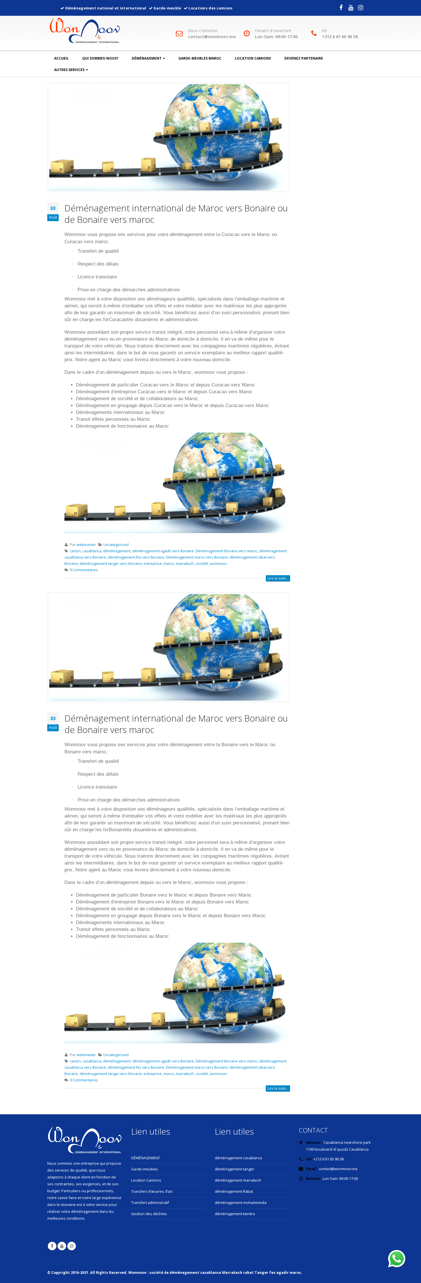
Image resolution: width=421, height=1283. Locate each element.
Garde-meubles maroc (199, 58)
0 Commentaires (84, 569)
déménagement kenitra (235, 1213)
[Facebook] (341, 7)
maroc (169, 563)
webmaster (86, 544)
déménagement (147, 58)
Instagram (71, 1246)
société (202, 563)
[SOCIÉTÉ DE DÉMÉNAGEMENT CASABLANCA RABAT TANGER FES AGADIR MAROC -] (85, 31)
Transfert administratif (150, 1202)
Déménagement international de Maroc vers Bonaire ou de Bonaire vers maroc (176, 213)
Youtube (62, 1246)
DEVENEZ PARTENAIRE (303, 58)
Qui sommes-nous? (100, 58)
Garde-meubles (144, 1169)
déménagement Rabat (234, 1191)
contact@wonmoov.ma (212, 36)
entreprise (152, 563)
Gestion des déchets (149, 1213)
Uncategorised (116, 544)
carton (75, 551)
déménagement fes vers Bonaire (136, 557)
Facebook (52, 1246)
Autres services (69, 69)
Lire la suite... (277, 578)
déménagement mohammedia (241, 1202)
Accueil (61, 58)
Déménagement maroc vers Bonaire (197, 557)
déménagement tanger (234, 1169)
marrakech (185, 563)
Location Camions (253, 58)
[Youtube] (351, 7)
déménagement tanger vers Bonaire (111, 563)
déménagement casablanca (238, 1158)
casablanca (91, 551)
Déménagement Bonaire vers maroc (226, 551)
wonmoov (218, 563)
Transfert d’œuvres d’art (151, 1191)
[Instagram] (360, 7)
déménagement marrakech (238, 1180)
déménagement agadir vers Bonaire (163, 551)
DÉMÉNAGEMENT (145, 1158)
